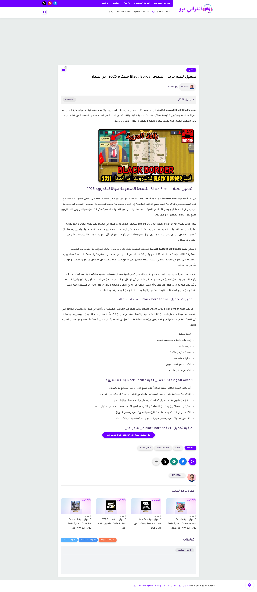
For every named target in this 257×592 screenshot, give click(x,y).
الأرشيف (105, 3)
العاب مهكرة (163, 12)
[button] (183, 461)
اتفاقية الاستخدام (142, 3)
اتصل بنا (116, 3)
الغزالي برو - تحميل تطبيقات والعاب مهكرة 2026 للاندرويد (161, 586)
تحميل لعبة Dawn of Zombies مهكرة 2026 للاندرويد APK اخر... (79, 524)
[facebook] (55, 3)
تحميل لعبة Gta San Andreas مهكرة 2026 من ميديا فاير (147, 524)
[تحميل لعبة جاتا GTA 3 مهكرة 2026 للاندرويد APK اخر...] (111, 505)
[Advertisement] (128, 42)
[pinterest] (50, 3)
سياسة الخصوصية (161, 3)
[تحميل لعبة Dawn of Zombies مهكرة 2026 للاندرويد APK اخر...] (76, 505)
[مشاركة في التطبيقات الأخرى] (156, 461)
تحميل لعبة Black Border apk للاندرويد (127, 435)
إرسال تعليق (184, 550)
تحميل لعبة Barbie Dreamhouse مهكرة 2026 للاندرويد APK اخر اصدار (182, 524)
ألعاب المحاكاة (163, 448)
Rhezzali (185, 87)
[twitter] (44, 3)
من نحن (127, 3)
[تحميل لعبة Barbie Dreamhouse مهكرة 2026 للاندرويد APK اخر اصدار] (181, 505)
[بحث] (44, 12)
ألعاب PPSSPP (124, 12)
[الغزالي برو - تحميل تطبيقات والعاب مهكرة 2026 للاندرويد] (194, 8)
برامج (111, 12)
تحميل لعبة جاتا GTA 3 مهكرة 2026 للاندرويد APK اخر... (112, 524)
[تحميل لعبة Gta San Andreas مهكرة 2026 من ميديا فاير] (146, 505)
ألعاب (191, 70)
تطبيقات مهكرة (142, 12)
